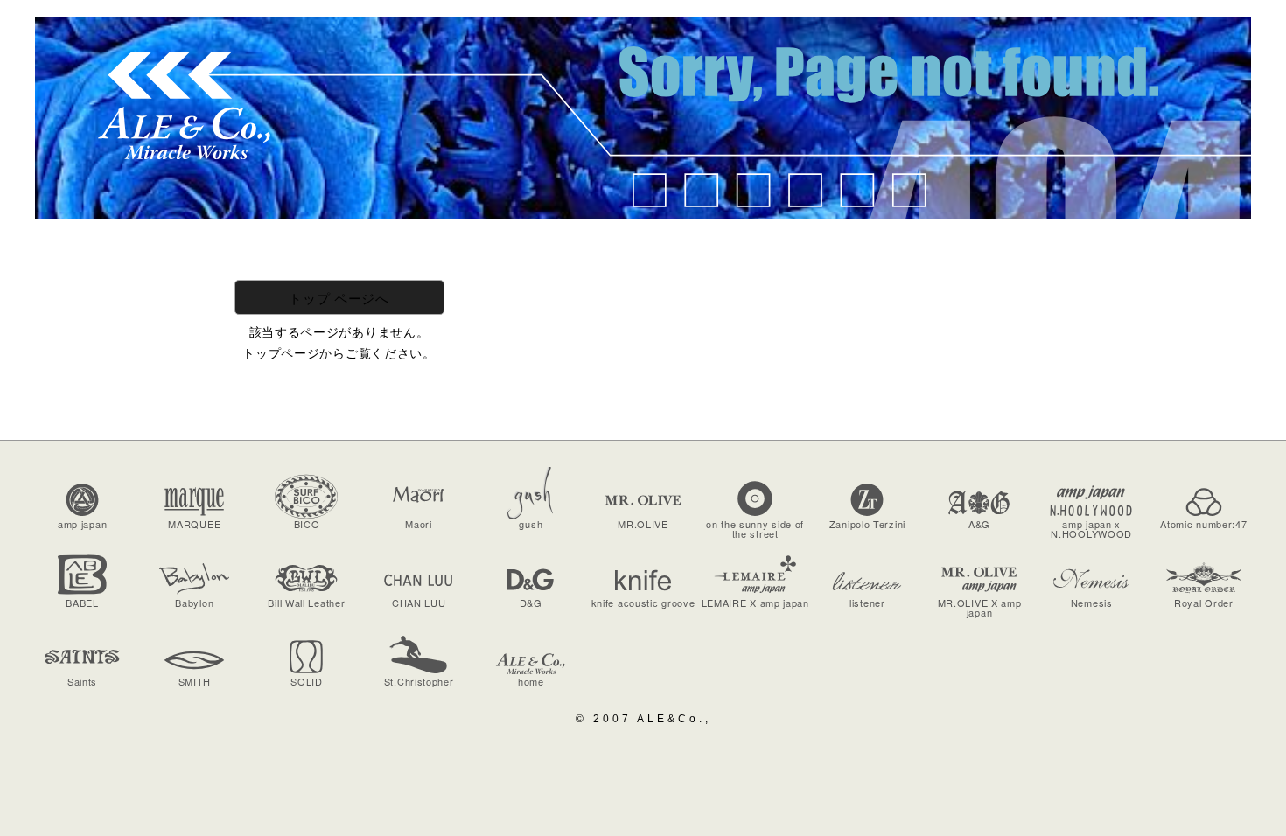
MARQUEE (194, 524)
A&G (979, 524)
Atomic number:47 (1203, 524)
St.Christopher (419, 681)
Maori (418, 524)
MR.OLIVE (643, 524)
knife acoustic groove (643, 603)
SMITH (195, 681)
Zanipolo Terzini (867, 524)
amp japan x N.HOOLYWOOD (1091, 528)
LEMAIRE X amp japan (755, 603)
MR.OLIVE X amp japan (980, 607)
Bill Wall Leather (306, 603)
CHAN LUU (419, 603)
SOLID (306, 681)
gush (530, 524)
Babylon (194, 603)
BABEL (82, 603)
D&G (531, 603)
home (531, 681)
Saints (82, 681)
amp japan (82, 524)
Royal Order (1204, 603)
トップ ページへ (339, 298)
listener (867, 603)
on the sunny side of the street (755, 528)
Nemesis (1092, 603)
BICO (307, 524)
